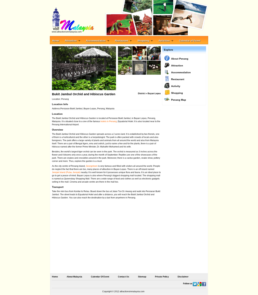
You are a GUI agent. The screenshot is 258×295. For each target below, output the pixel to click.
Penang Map (178, 99)
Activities (164, 40)
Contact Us (123, 276)
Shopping (143, 40)
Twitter (195, 284)
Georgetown (92, 166)
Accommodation (96, 40)
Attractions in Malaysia (80, 17)
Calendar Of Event (100, 276)
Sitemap (142, 276)
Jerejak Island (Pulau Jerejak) (66, 172)
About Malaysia (74, 276)
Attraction (71, 40)
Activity (175, 86)
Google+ (199, 284)
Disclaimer (183, 276)
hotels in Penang (109, 121)
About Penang (179, 58)
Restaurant (121, 40)
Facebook (204, 284)
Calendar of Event (189, 40)
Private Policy (162, 276)
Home (55, 40)
